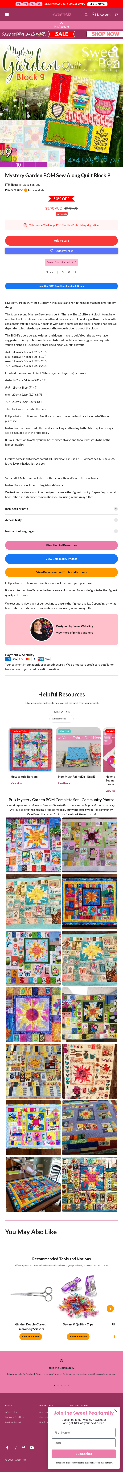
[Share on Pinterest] (68, 272)
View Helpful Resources (61, 545)
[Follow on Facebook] (7, 1447)
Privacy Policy (11, 1412)
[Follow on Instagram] (15, 1447)
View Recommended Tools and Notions (61, 572)
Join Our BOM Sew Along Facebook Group (61, 286)
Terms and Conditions (14, 1417)
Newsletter (44, 1422)
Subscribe (83, 1454)
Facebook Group (34, 1374)
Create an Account (13, 1422)
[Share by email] (74, 272)
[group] (61, 34)
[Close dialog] (116, 1411)
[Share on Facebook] (58, 272)
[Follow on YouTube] (32, 1447)
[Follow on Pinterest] (23, 1447)
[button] (61, 251)
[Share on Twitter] (63, 272)
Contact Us (44, 1417)
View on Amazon (31, 1336)
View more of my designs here (74, 632)
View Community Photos (61, 559)
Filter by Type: (61, 711)
